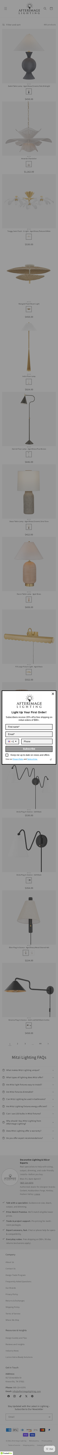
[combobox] (12, 741)
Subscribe (29, 748)
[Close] (53, 693)
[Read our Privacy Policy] (51, 759)
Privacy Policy (18, 759)
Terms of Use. (32, 759)
